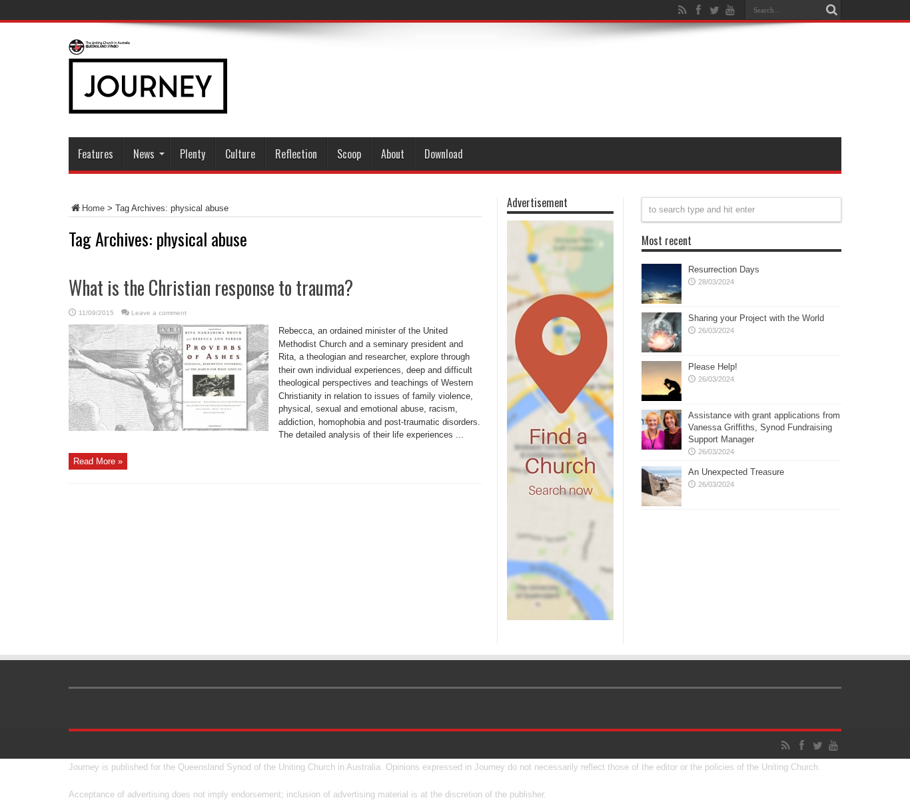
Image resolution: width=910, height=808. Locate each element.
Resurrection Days (723, 269)
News (144, 154)
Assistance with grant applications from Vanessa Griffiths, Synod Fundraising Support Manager (764, 427)
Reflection (296, 154)
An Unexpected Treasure (736, 472)
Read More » (98, 461)
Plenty (192, 154)
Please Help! (712, 367)
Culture (240, 154)
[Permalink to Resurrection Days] (662, 301)
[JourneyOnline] (148, 104)
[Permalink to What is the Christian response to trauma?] (168, 428)
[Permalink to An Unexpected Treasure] (662, 503)
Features (95, 154)
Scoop (349, 154)
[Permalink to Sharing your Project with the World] (662, 349)
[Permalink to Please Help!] (662, 398)
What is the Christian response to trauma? (211, 287)
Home (93, 208)
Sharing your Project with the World (756, 318)
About (392, 154)
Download (443, 154)
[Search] (831, 10)
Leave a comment (159, 312)
